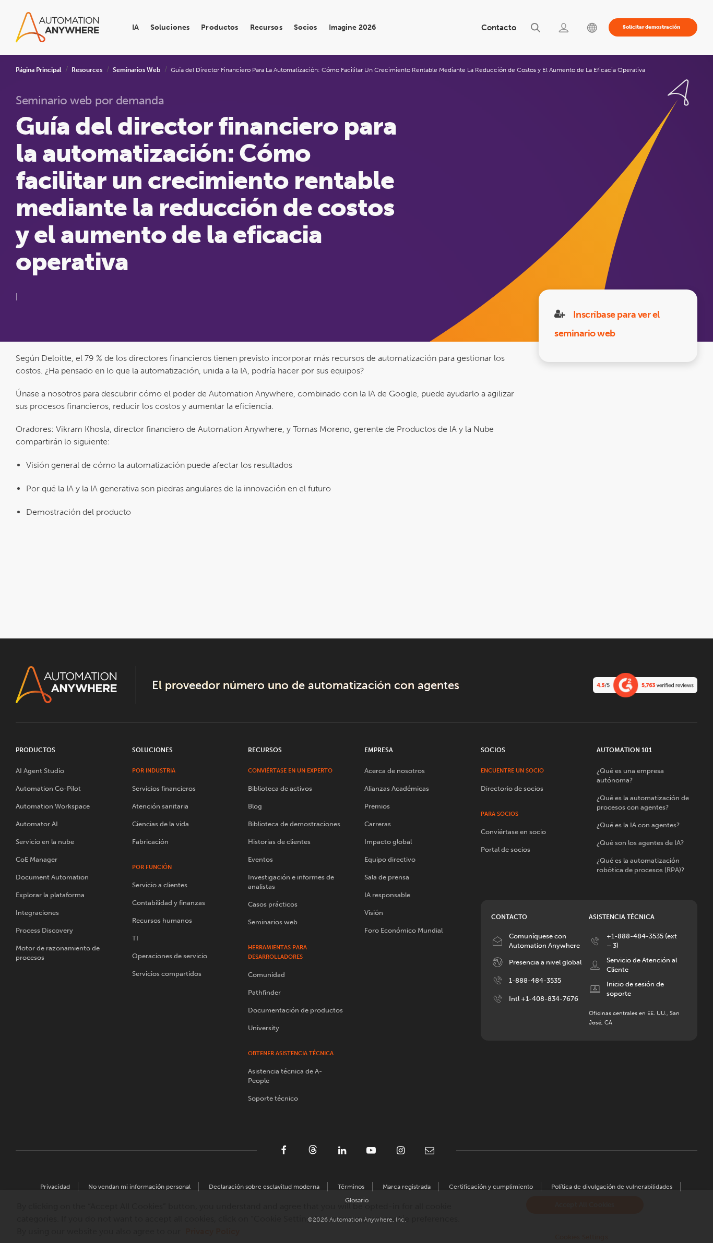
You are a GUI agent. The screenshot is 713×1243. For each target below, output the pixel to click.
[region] (356, 1216)
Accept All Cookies (584, 1205)
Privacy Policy (212, 1231)
